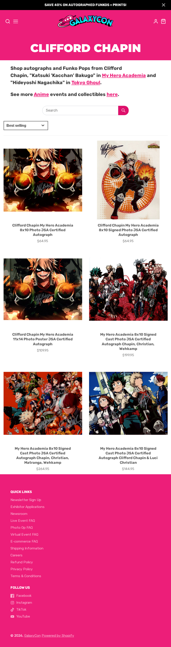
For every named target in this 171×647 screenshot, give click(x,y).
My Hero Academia (124, 75)
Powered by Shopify (58, 636)
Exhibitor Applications (27, 507)
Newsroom (18, 514)
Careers (16, 555)
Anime (41, 94)
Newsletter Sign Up (25, 500)
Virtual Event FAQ (24, 535)
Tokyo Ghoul (85, 82)
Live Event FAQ (22, 521)
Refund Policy (21, 562)
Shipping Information (26, 548)
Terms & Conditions (25, 576)
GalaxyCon (32, 636)
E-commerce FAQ (24, 541)
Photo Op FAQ (21, 528)
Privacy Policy (21, 569)
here (112, 94)
